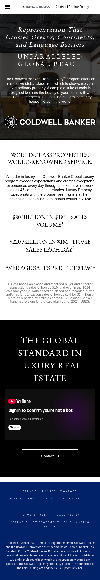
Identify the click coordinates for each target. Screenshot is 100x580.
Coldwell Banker (39, 491)
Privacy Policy (65, 515)
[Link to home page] (36, 7)
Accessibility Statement (35, 522)
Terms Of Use (33, 515)
